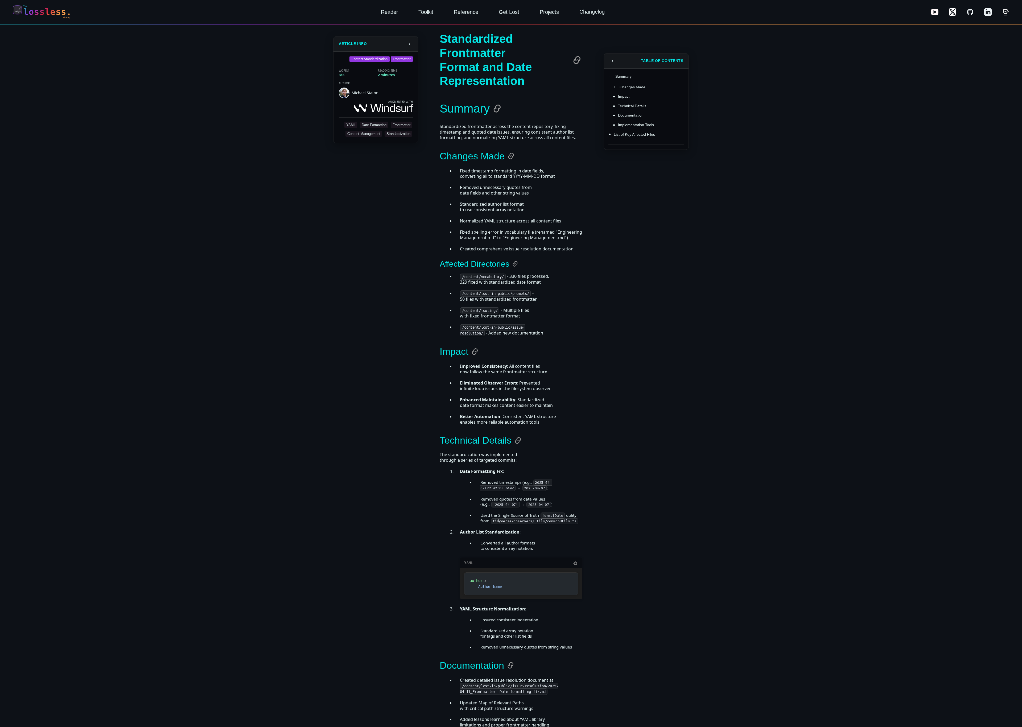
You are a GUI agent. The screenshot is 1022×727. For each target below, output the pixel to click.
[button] (350, 125)
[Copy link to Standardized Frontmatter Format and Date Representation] (577, 60)
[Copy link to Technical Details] (518, 440)
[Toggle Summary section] (610, 76)
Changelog (592, 12)
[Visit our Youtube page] (934, 12)
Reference (466, 12)
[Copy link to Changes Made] (511, 156)
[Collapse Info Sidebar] (409, 44)
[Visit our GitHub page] (970, 12)
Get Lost (509, 12)
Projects (549, 12)
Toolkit (425, 12)
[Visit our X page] (952, 12)
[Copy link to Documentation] (510, 665)
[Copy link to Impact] (475, 351)
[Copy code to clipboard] (575, 563)
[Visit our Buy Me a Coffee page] (1005, 12)
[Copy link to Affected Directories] (515, 263)
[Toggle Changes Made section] (614, 87)
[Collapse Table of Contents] (612, 61)
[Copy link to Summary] (497, 108)
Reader (389, 12)
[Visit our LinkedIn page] (988, 12)
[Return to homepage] (44, 12)
